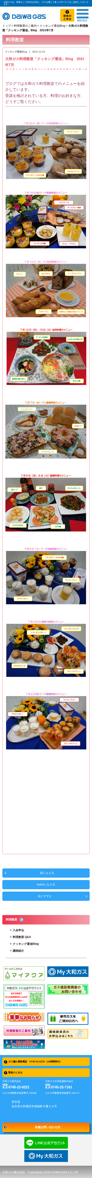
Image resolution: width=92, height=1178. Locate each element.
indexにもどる (46, 884)
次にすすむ (45, 896)
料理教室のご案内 (25, 25)
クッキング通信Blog (52, 25)
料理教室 (11, 919)
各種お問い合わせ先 (47, 1127)
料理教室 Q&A (22, 937)
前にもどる (47, 873)
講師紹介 (18, 950)
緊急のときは (15, 1072)
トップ (6, 25)
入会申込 (18, 930)
